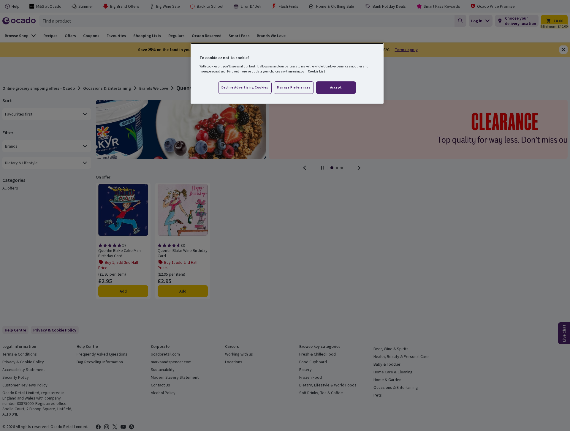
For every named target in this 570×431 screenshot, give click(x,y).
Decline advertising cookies (244, 87)
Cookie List (316, 71)
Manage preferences (294, 87)
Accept (336, 87)
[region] (287, 73)
